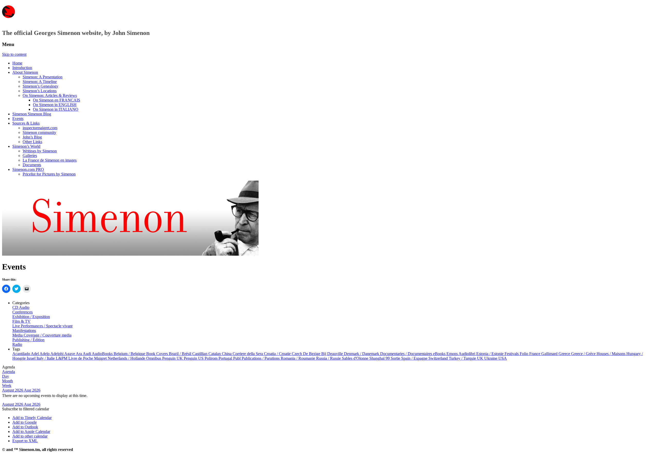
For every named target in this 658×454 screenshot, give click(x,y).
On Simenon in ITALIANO (55, 109)
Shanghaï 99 (380, 358)
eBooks (439, 353)
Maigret (101, 358)
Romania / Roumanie (298, 358)
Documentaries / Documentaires (406, 353)
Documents (32, 165)
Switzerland (438, 358)
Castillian (200, 353)
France (535, 353)
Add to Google (24, 422)
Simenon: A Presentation (42, 77)
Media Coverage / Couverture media (41, 335)
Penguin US (194, 358)
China (227, 353)
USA (502, 358)
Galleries (30, 155)
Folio (524, 353)
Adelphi (57, 353)
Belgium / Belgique (130, 353)
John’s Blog (32, 137)
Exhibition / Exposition (31, 316)
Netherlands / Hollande (127, 358)
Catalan (215, 353)
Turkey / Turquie (463, 358)
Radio (17, 344)
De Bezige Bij (315, 353)
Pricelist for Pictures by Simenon (49, 174)
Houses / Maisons (611, 353)
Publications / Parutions (261, 358)
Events (17, 118)
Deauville (335, 353)
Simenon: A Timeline (40, 81)
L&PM (62, 358)
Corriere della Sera (248, 353)
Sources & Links (26, 123)
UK (480, 358)
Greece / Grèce (584, 353)
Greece (565, 353)
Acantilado (21, 353)
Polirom (211, 358)
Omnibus (154, 358)
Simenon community (39, 132)
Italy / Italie (46, 358)
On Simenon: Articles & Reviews (50, 95)
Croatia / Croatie (278, 353)
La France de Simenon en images (50, 160)
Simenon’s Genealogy (40, 86)
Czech (297, 353)
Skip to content (14, 54)
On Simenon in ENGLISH (55, 105)
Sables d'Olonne (355, 358)
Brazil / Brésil (180, 353)
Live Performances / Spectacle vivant (42, 326)
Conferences (22, 312)
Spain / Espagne (414, 358)
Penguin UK (173, 358)
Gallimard (550, 353)
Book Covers (157, 353)
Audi (87, 353)
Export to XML (25, 441)
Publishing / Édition (28, 340)
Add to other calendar (30, 436)
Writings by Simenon (40, 151)
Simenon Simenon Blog (31, 114)
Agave (70, 353)
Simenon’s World (26, 146)
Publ (237, 358)
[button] (25, 409)
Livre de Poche (81, 358)
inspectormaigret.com (40, 128)
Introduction (22, 68)
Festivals (512, 353)
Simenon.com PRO (28, 169)
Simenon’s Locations (40, 91)
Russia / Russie (329, 358)
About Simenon (25, 72)
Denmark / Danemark (362, 353)
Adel (35, 353)
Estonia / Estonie (490, 353)
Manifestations (24, 330)
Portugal (225, 358)
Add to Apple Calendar (31, 431)
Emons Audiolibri (461, 353)
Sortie (396, 358)
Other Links (32, 142)
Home (17, 63)
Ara (79, 353)
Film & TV (21, 321)
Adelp (45, 353)
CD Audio (20, 307)
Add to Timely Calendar (32, 417)
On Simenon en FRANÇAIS (56, 100)
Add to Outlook (25, 427)
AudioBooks (103, 353)
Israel (31, 358)
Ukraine (491, 358)
